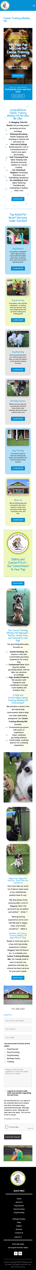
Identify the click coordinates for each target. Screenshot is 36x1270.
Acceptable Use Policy (12, 1119)
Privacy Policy (20, 1267)
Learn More (18, 268)
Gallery (19, 1226)
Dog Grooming (13, 1052)
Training (10, 1062)
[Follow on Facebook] (16, 1253)
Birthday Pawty (13, 1058)
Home (19, 1199)
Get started (18, 96)
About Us (19, 1202)
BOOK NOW (18, 76)
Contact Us (19, 1233)
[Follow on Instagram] (20, 1253)
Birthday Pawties (19, 1219)
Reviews (19, 1229)
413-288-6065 (18, 1008)
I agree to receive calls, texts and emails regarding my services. (19, 1093)
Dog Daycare (12, 1049)
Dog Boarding (13, 1055)
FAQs (19, 1222)
